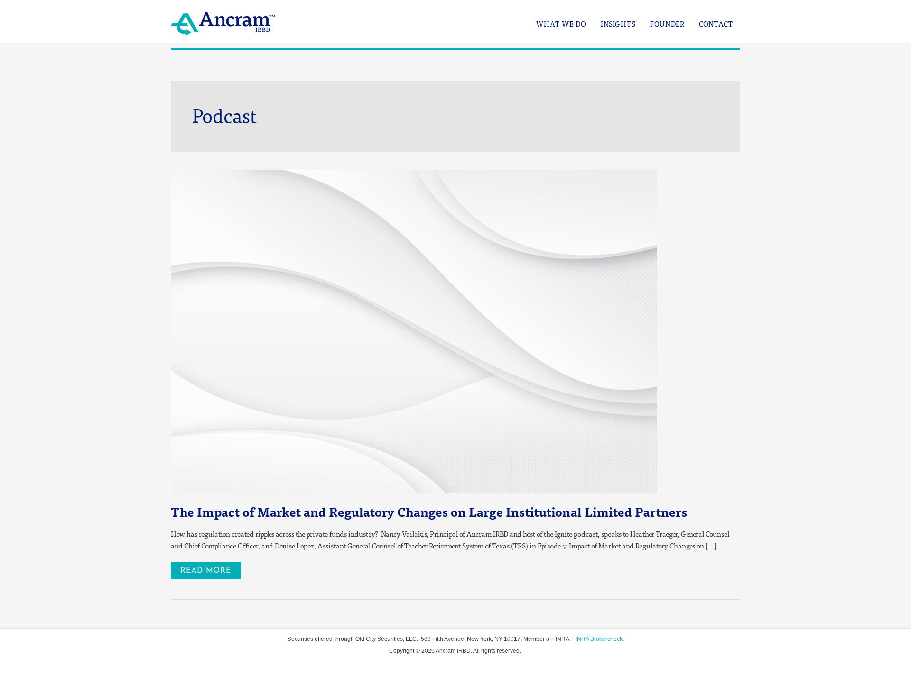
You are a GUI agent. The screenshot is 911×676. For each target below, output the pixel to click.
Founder (667, 23)
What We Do (561, 23)
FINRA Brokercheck (597, 639)
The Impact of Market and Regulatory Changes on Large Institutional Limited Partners (429, 511)
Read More (210, 568)
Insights (618, 23)
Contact (716, 23)
